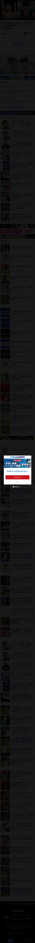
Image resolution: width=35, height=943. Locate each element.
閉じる (17, 482)
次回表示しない (17, 487)
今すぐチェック (17, 477)
